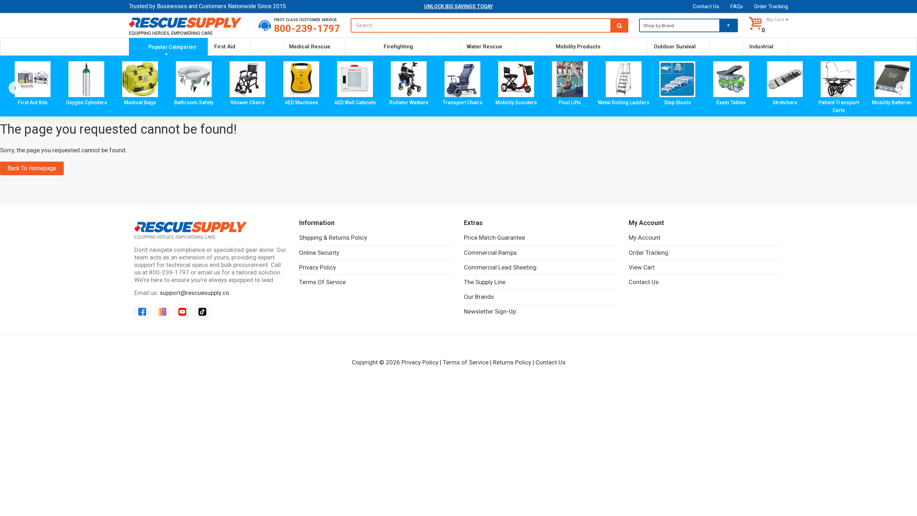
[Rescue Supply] (188, 22)
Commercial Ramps (490, 252)
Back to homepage (32, 168)
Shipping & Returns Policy (333, 237)
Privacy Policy (317, 267)
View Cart (642, 267)
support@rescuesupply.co (194, 292)
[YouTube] (182, 312)
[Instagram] (162, 312)
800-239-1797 (307, 28)
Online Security (319, 252)
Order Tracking (771, 6)
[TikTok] (202, 312)
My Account (645, 237)
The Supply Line (484, 282)
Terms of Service (322, 282)
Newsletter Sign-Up (490, 311)
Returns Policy (512, 362)
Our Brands (479, 296)
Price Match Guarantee (494, 237)
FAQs (736, 6)
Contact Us (706, 6)
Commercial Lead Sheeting (500, 267)
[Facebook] (142, 312)
